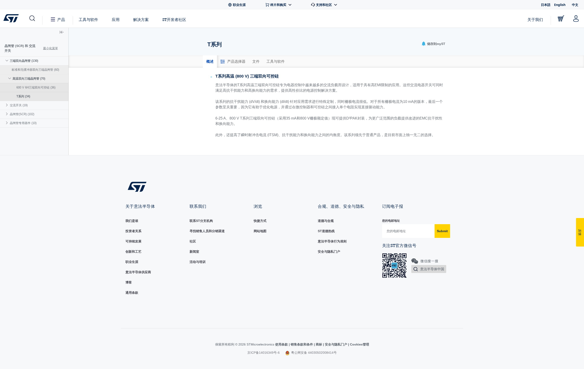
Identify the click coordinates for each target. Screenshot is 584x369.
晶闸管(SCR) (22, 114)
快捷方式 (260, 221)
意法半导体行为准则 (332, 241)
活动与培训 (198, 262)
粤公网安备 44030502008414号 (313, 352)
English (560, 5)
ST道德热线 (326, 231)
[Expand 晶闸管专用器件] (7, 123)
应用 (116, 19)
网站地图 (260, 231)
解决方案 (141, 19)
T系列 (23, 96)
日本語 (545, 5)
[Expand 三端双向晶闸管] (7, 60)
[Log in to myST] (576, 18)
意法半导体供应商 (138, 272)
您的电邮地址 (391, 220)
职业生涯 (131, 262)
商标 (319, 344)
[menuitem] (34, 78)
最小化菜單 (50, 48)
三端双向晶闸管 (24, 60)
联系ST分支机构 (201, 221)
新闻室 (194, 251)
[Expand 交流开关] (7, 105)
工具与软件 (88, 19)
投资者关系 (133, 231)
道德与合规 (326, 221)
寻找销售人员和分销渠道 (207, 231)
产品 (61, 19)
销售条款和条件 (302, 344)
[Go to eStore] (561, 18)
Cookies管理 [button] (359, 344)
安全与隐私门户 (329, 251)
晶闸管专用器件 (23, 123)
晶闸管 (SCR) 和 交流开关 (20, 48)
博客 (128, 282)
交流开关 (19, 105)
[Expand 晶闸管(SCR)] (7, 114)
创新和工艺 (133, 251)
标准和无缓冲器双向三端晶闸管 (35, 69)
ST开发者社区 (174, 19)
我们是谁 (131, 221)
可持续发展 (133, 241)
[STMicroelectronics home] (12, 18)
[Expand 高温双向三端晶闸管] (10, 78)
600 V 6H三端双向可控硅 (35, 87)
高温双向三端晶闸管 (29, 78)
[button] (32, 18)
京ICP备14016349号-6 (263, 352)
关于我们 (535, 19)
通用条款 (131, 292)
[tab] (210, 61)
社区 (193, 241)
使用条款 (282, 344)
